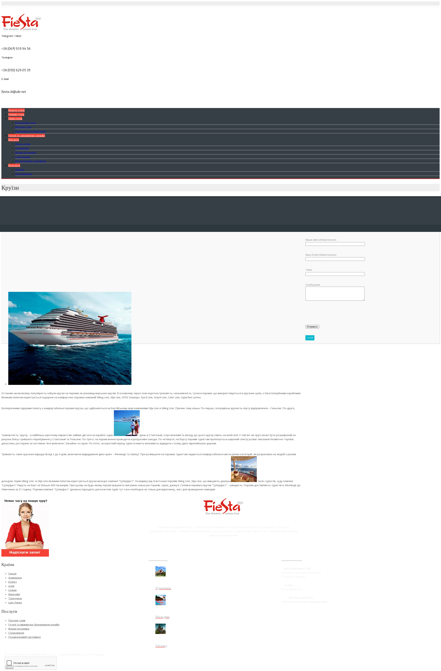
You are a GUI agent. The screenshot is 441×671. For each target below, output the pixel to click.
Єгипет (12, 581)
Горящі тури (16, 114)
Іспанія (12, 590)
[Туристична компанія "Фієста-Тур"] (21, 29)
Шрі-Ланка (15, 602)
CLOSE (310, 337)
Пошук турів (16, 110)
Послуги (13, 139)
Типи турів (15, 118)
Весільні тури (23, 126)
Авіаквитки (22, 148)
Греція (12, 573)
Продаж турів (16, 620)
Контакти (14, 165)
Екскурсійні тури (25, 122)
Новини (19, 169)
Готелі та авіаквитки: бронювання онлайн (33, 624)
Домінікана (15, 577)
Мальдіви (14, 594)
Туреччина (15, 598)
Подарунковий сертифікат (30, 161)
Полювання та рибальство (30, 131)
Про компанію (23, 173)
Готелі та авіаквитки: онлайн (26, 135)
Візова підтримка (25, 152)
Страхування (22, 156)
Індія (11, 586)
